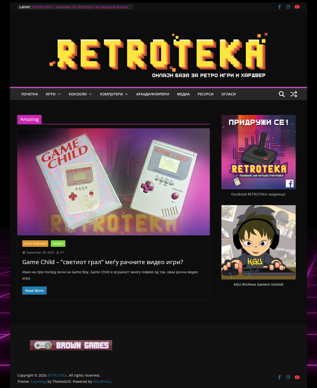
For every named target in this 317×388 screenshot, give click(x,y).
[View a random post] (294, 94)
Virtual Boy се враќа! (49, 6)
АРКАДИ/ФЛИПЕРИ (152, 94)
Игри (50, 94)
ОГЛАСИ (228, 94)
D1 (62, 252)
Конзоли (78, 94)
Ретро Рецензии (35, 243)
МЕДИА (183, 94)
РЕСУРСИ (205, 94)
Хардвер (58, 243)
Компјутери (111, 94)
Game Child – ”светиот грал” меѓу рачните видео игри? (102, 262)
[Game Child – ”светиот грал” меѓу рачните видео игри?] (113, 181)
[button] (58, 94)
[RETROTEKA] (158, 26)
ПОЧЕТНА (29, 94)
